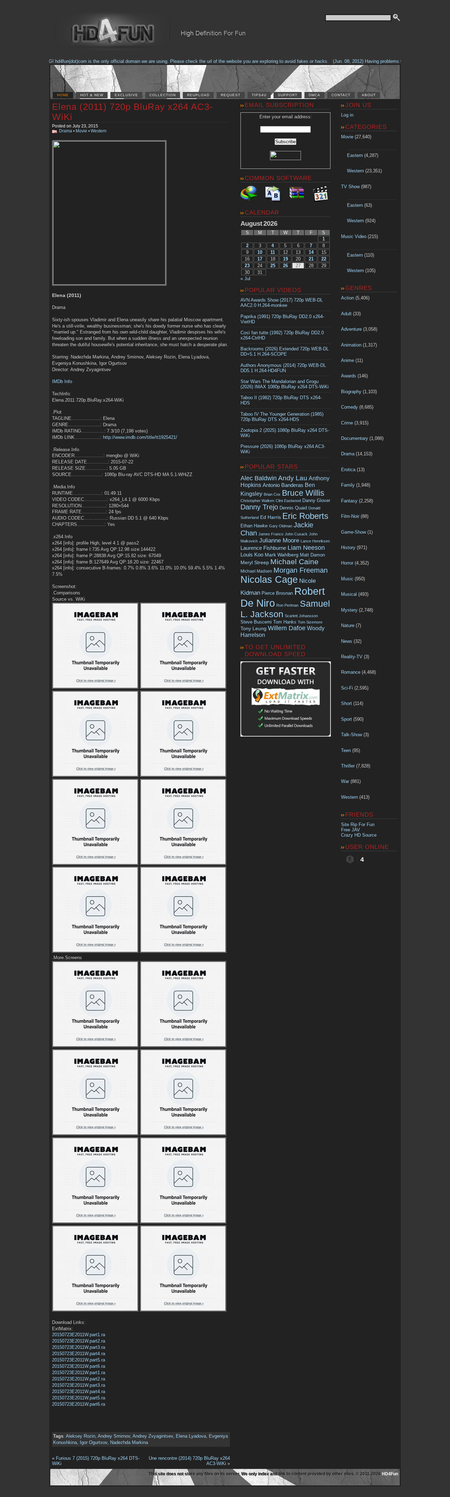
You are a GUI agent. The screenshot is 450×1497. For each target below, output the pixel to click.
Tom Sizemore (310, 622)
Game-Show (353, 532)
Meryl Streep (254, 562)
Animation (351, 345)
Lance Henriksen (315, 541)
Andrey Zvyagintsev (153, 1436)
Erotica (348, 469)
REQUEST (230, 95)
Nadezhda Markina (129, 1442)
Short (346, 703)
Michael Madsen (256, 571)
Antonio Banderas (283, 485)
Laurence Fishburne (263, 548)
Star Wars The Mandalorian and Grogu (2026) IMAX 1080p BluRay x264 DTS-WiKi (284, 384)
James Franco (270, 534)
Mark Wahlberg (281, 555)
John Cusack (296, 534)
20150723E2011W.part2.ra (78, 1341)
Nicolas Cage (269, 579)
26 (285, 265)
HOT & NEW (91, 95)
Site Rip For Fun (357, 824)
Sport (346, 719)
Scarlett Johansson (301, 616)
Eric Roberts (305, 516)
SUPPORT (287, 95)
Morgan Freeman (301, 570)
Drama (65, 131)
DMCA (314, 95)
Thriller (348, 766)
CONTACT (341, 95)
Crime (347, 423)
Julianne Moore (279, 540)
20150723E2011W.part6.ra (78, 1366)
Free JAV (350, 829)
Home (63, 95)
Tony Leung (253, 628)
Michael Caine (294, 562)
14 (311, 252)
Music (347, 578)
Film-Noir (350, 516)
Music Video (353, 236)
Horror (347, 563)
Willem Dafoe (287, 628)
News (346, 641)
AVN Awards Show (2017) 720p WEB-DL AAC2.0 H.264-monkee (281, 302)
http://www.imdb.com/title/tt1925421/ (140, 437)
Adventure (351, 329)
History (348, 547)
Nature (347, 625)
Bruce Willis (303, 492)
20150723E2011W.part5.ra (78, 1360)
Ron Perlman (287, 605)
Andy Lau (292, 478)
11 (272, 252)
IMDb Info (62, 381)
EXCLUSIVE (126, 95)
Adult (346, 313)
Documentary (354, 438)
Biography (351, 391)
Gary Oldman (280, 526)
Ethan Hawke (254, 525)
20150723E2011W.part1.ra (78, 1334)
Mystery (349, 610)
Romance (350, 672)
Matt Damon (312, 555)
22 (323, 259)
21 (311, 259)
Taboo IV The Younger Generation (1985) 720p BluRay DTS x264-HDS (281, 416)
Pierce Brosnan (277, 593)
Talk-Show (351, 734)
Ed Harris (270, 517)
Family (348, 485)
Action (347, 298)
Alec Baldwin (258, 478)
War (345, 781)
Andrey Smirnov (114, 1436)
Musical (349, 594)
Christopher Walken (257, 501)
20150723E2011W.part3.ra (78, 1347)
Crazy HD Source (359, 835)
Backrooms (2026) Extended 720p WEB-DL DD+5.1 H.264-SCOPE (284, 351)
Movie (81, 131)
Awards (348, 375)
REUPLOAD (198, 95)
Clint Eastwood (288, 501)
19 (285, 259)
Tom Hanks (284, 622)
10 (259, 252)
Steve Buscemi (256, 622)
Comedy (349, 407)
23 (247, 265)
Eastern (355, 155)
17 (259, 259)
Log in (347, 115)
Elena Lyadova (191, 1436)
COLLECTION (162, 95)
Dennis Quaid (293, 507)
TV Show (350, 186)
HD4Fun (390, 1474)
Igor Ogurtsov (93, 1442)
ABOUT (369, 95)
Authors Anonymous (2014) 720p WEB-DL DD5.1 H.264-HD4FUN (283, 368)
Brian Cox (272, 494)
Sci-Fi (347, 688)
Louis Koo (251, 555)
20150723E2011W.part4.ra (78, 1353)
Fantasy (349, 500)
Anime (347, 360)
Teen (346, 750)
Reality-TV (351, 656)
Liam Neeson (306, 547)
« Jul (245, 278)
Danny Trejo (259, 507)
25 (272, 265)
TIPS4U (259, 95)
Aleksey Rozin (80, 1436)
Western (99, 131)
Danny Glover (316, 500)
